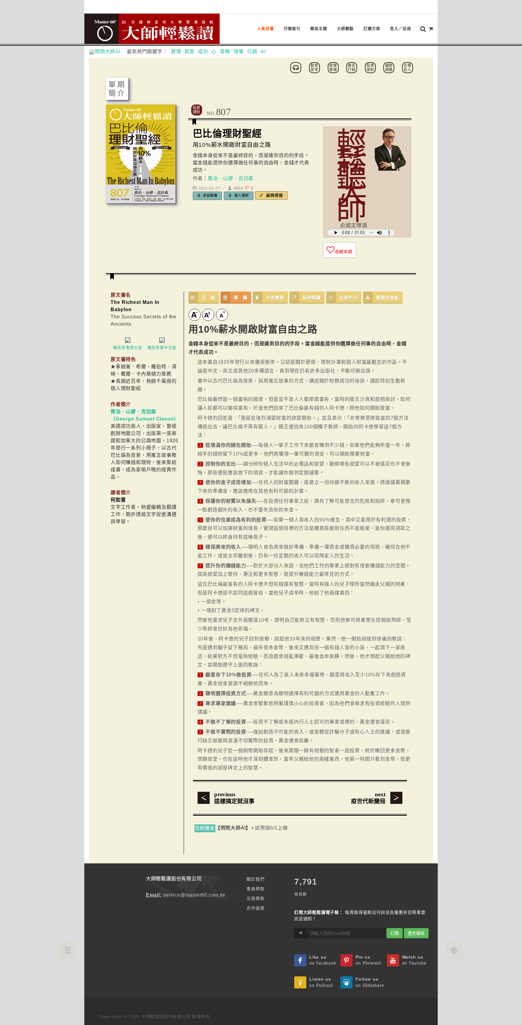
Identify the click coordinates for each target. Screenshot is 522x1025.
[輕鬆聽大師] (296, 67)
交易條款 (255, 898)
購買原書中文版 (162, 347)
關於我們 (255, 879)
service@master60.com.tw (194, 895)
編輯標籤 (274, 195)
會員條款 (255, 888)
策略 (225, 51)
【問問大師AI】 (233, 827)
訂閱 (394, 933)
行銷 (252, 51)
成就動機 (210, 195)
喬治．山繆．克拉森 (230, 178)
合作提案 (255, 908)
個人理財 (241, 195)
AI (263, 51)
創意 (190, 51)
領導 (239, 51)
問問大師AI (110, 51)
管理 (176, 51)
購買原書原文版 (127, 347)
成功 (203, 51)
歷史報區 (416, 933)
